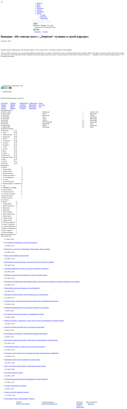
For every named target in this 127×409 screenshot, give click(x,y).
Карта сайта (44, 18)
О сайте (42, 15)
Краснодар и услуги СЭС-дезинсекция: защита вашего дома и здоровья (27, 249)
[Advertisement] (22, 45)
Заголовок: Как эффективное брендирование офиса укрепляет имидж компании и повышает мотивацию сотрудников (41, 281)
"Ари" (52, 25)
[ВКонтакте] (34, 29)
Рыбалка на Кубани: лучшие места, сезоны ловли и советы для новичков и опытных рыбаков (34, 320)
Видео (39, 6)
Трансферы (40, 11)
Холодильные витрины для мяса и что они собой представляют (24, 346)
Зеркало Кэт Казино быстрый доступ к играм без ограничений (24, 327)
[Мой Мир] (10, 88)
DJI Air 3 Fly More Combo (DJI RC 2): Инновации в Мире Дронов (25, 366)
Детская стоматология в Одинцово (15, 385)
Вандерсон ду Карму (23, 107)
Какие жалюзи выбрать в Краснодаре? (16, 255)
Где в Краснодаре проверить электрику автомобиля (20, 242)
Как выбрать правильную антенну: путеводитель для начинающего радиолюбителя (31, 340)
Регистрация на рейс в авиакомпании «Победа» (19, 398)
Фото (38, 5)
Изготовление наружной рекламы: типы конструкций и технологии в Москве (29, 262)
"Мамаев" (43, 25)
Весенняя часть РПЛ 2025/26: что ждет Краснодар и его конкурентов (26, 294)
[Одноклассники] (8, 88)
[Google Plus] (38, 29)
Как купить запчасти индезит (13, 372)
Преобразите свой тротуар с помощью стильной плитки (22, 359)
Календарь (40, 8)
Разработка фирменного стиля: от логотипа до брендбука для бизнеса (26, 268)
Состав (39, 10)
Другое (39, 13)
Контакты (43, 16)
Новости (19, 404)
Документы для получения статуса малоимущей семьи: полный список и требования (31, 353)
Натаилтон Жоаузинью (32, 107)
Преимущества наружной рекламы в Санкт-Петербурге (22, 288)
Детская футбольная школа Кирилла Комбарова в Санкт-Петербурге (26, 379)
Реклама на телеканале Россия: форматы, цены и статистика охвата (25, 275)
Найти (35, 23)
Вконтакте (91, 404)
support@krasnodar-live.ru (49, 404)
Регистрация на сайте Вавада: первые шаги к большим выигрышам (25, 333)
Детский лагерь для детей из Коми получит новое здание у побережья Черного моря (31, 301)
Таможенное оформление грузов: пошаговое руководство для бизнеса (26, 307)
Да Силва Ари (42, 105)
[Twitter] (36, 29)
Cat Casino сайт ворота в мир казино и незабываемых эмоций (24, 314)
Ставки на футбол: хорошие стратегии (16, 392)
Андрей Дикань (3, 107)
